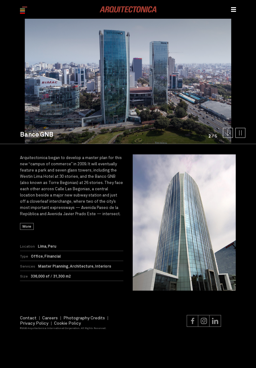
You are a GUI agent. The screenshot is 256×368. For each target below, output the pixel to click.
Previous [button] (64, 81)
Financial (52, 256)
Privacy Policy (34, 323)
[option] (184, 222)
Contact (28, 317)
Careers (50, 317)
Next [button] (192, 81)
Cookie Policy (67, 323)
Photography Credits (84, 317)
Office (37, 256)
